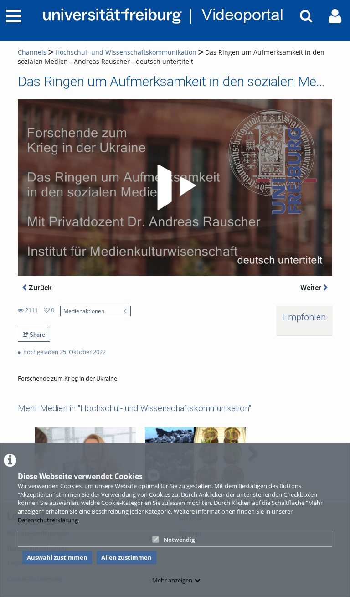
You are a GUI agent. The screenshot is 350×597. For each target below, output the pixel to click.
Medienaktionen (83, 310)
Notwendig (179, 539)
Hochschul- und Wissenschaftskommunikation (125, 52)
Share (36, 334)
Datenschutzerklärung (48, 520)
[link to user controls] (335, 16)
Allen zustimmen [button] (126, 557)
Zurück (39, 288)
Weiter (311, 288)
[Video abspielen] (175, 187)
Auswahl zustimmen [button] (57, 557)
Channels (32, 52)
